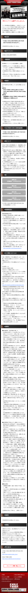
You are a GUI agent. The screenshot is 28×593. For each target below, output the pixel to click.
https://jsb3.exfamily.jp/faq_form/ (10, 554)
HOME (3, 574)
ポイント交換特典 (18, 576)
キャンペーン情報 (5, 576)
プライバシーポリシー (6, 581)
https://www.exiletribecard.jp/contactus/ (11, 558)
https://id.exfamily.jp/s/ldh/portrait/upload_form (13, 285)
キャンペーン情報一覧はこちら (14, 565)
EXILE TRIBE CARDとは (19, 574)
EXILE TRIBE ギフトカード (7, 578)
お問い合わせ (17, 578)
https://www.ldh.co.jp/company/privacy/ (12, 248)
